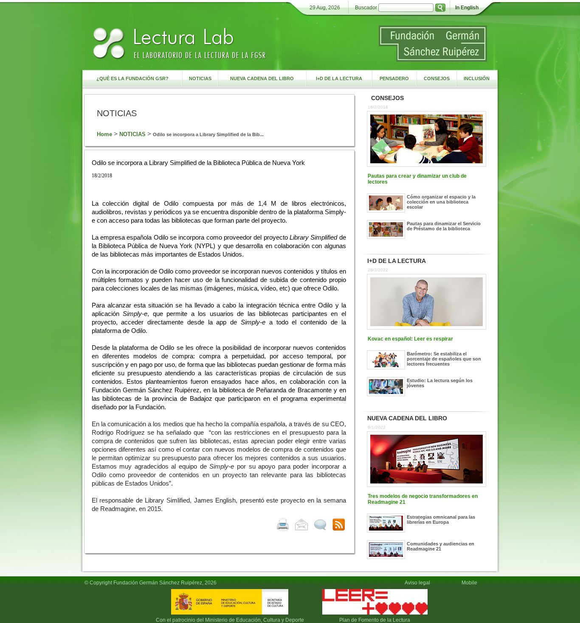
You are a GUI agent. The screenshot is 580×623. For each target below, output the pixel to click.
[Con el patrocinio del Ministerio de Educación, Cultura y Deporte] (229, 614)
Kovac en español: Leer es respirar (410, 339)
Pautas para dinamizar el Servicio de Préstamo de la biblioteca (444, 226)
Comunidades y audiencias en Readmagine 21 (440, 546)
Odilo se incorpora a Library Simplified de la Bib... (208, 134)
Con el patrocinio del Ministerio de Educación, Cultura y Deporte (230, 620)
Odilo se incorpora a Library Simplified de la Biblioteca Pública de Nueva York (198, 162)
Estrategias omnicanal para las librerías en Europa (441, 519)
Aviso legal (417, 583)
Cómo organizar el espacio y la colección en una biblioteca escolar (441, 202)
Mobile (471, 583)
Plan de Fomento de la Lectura (374, 620)
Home (104, 134)
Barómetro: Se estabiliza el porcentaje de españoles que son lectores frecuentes (444, 358)
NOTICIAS (132, 134)
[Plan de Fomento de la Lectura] (375, 614)
